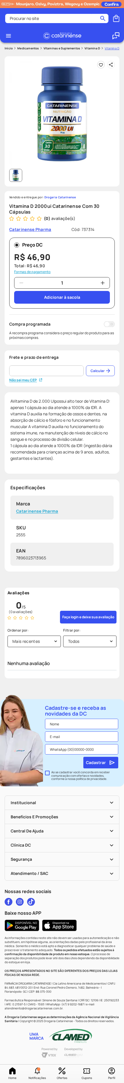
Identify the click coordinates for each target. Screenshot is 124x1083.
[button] (37, 1073)
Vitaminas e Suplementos (62, 48)
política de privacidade (91, 779)
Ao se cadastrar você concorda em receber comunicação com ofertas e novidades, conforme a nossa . (80, 776)
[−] (21, 282)
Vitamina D (92, 48)
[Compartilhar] (111, 64)
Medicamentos (28, 48)
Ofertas (62, 1078)
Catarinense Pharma (37, 511)
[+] (103, 282)
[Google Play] (22, 925)
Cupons (87, 1078)
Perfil (111, 1078)
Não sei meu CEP (23, 380)
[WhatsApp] (115, 35)
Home (12, 1078)
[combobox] (57, 18)
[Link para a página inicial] (9, 48)
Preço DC (32, 245)
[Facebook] (8, 902)
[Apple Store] (59, 925)
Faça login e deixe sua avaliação (88, 617)
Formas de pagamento (32, 272)
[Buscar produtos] (103, 18)
